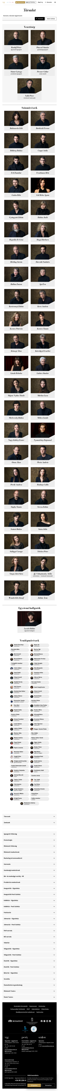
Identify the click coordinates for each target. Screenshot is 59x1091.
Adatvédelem (36, 1009)
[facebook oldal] (42, 1021)
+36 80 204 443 (21, 1080)
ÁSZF (28, 1009)
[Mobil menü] (55, 2)
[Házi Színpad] (10, 2)
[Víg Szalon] (13, 2)
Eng (42, 2)
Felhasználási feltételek (17, 1009)
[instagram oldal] (44, 1021)
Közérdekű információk (21, 1006)
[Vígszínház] (3, 2)
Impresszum (33, 1006)
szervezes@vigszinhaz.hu (11, 1049)
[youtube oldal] (47, 1021)
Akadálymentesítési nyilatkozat (25, 1012)
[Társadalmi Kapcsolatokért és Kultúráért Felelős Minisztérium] (32, 1024)
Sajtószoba (39, 1012)
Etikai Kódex (45, 1009)
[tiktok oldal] (50, 1021)
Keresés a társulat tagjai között (12, 15)
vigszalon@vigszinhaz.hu (48, 1046)
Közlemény (42, 1006)
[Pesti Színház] (8, 2)
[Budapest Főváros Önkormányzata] (15, 1022)
